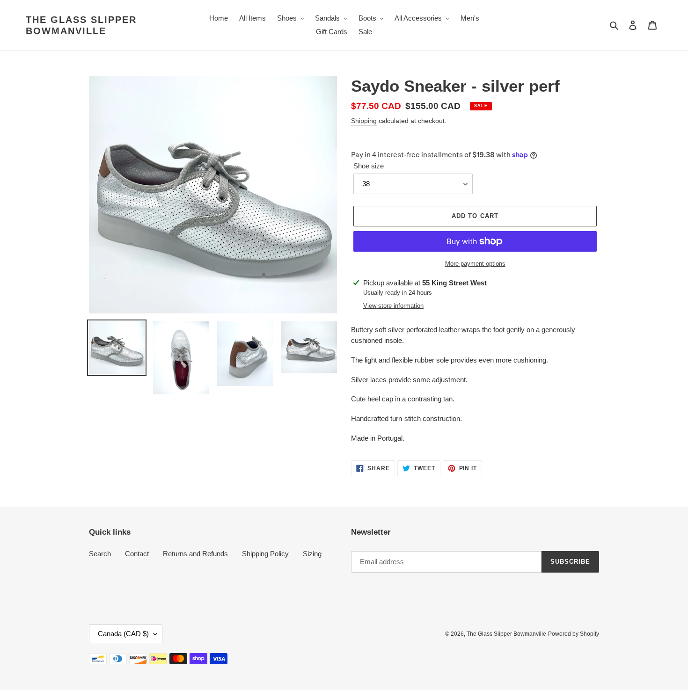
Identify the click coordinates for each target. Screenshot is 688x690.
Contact (137, 554)
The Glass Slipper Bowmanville (81, 25)
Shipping (364, 120)
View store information (393, 305)
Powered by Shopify (573, 634)
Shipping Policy (265, 554)
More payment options (475, 263)
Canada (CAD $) (123, 634)
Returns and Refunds (195, 554)
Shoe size (368, 166)
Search (100, 554)
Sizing (312, 554)
